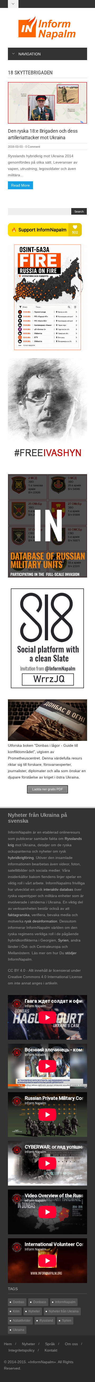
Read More (20, 185)
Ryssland (46, 1320)
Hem (8, 1344)
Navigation (29, 54)
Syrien (66, 1320)
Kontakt (51, 1350)
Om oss (71, 1344)
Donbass (39, 1302)
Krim (16, 1311)
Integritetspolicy (21, 1350)
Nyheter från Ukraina (64, 1311)
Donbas (18, 1302)
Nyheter (34, 1311)
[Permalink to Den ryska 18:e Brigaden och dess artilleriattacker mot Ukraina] (47, 102)
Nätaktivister (22, 1320)
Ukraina (18, 1330)
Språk (50, 1344)
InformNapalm (65, 1302)
